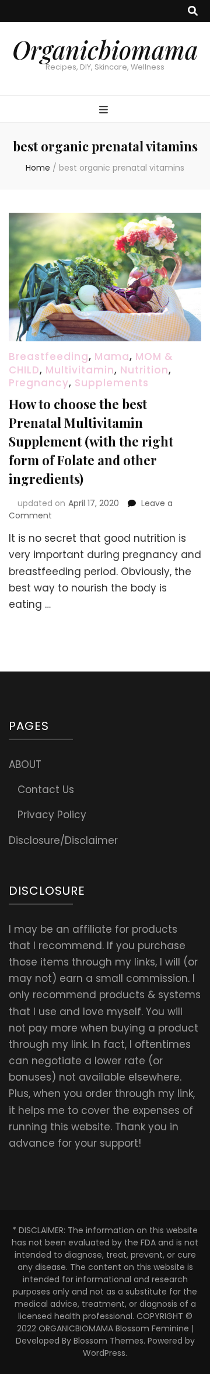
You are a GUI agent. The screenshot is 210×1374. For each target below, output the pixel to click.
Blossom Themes (109, 1341)
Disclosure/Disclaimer (63, 840)
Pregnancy (39, 383)
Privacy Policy (52, 815)
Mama (112, 356)
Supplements (112, 383)
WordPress (104, 1353)
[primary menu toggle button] (105, 110)
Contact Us (46, 790)
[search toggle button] (193, 11)
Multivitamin (80, 370)
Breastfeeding (49, 356)
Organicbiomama (105, 49)
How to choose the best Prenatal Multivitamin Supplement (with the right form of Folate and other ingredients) (91, 441)
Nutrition (144, 370)
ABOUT (25, 764)
